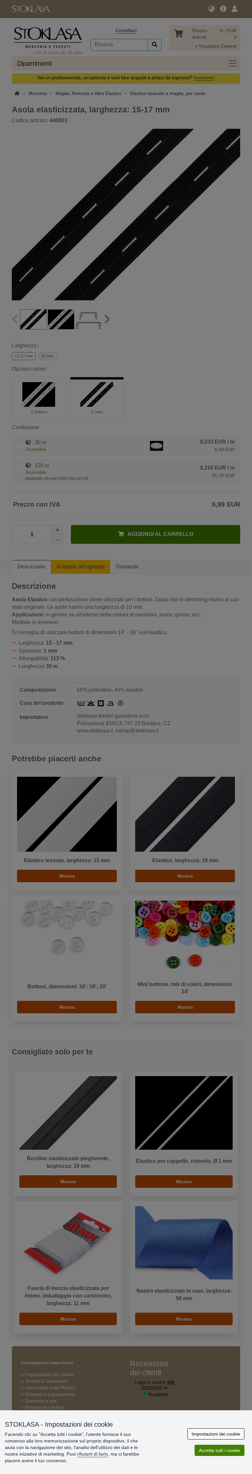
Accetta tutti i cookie (219, 1450)
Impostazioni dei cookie (216, 1434)
